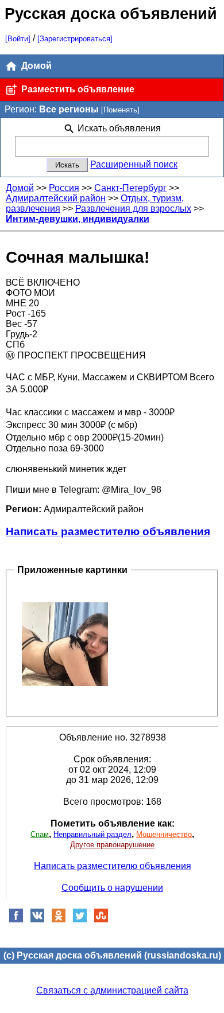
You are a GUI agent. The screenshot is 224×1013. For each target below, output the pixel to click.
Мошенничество (164, 834)
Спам (39, 834)
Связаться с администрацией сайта (112, 990)
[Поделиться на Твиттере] (80, 919)
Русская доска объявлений (111, 13)
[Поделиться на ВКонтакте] (37, 919)
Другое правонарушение (112, 844)
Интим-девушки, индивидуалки (77, 219)
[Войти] (17, 38)
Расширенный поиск (133, 164)
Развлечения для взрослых (133, 208)
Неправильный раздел (92, 834)
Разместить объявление (76, 89)
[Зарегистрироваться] (75, 38)
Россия (64, 188)
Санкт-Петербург (130, 188)
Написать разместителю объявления (108, 531)
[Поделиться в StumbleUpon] (101, 919)
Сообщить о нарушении (112, 888)
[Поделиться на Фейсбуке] (16, 919)
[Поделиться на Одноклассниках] (58, 919)
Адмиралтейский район (56, 198)
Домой (35, 66)
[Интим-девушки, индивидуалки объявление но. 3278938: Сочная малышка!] (65, 644)
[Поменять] (120, 110)
